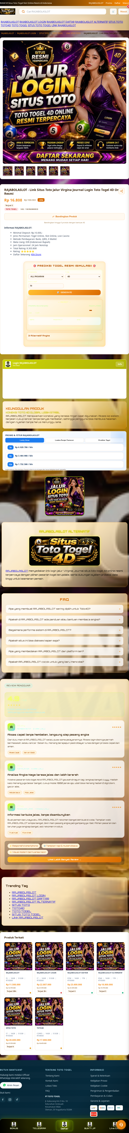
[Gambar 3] (31, 171)
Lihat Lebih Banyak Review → (64, 859)
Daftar (117, 3)
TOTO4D (6, 25)
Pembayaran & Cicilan (101, 1095)
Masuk (126, 3)
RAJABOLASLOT (96, 3)
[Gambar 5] (53, 171)
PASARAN (32, 272)
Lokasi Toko (51, 1085)
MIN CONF (32, 282)
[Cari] (23, 11)
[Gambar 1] (8, 171)
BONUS (14, 1128)
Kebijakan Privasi (98, 1080)
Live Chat (115, 1128)
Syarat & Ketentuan (100, 1075)
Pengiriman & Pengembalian (104, 1090)
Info (120, 364)
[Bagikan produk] (121, 191)
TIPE (67, 272)
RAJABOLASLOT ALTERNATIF (91, 22)
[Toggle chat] (121, 1124)
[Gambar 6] (65, 171)
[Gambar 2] (19, 171)
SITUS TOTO (116, 22)
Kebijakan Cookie (98, 1085)
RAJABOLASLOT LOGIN (33, 22)
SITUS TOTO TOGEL (39, 25)
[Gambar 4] (42, 171)
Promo (109, 3)
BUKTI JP (89, 1128)
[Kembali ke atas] (122, 1116)
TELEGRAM (39, 1128)
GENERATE (64, 292)
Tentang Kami (52, 1075)
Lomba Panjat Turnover (64, 440)
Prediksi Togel (104, 440)
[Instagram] (10, 1099)
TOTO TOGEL (19, 25)
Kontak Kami (51, 1080)
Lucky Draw (24, 440)
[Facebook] (2, 1099)
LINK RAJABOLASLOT (64, 25)
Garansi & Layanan (99, 1100)
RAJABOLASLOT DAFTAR (61, 22)
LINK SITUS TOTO (73, 33)
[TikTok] (17, 1099)
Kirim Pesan (13, 1085)
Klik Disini (36, 254)
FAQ (47, 1090)
